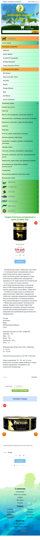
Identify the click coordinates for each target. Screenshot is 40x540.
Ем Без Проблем (8, 99)
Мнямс (5, 84)
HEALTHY (6, 50)
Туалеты (5, 126)
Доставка (18, 2)
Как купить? (20, 524)
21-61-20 (23, 531)
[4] (21, 244)
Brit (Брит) (6, 73)
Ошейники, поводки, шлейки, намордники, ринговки (17, 142)
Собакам (11, 39)
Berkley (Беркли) (9, 62)
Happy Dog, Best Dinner (11, 65)
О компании (20, 492)
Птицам (11, 192)
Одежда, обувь (7, 147)
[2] (18, 244)
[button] (12, 465)
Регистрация (33, 24)
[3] (20, 244)
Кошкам (11, 182)
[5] (23, 244)
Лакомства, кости (8, 107)
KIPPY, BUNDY (7, 54)
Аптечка (11, 211)
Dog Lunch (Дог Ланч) (10, 77)
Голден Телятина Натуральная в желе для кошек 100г (17, 445)
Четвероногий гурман (11, 69)
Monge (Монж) (8, 88)
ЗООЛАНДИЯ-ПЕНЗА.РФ (20, 15)
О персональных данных (20, 526)
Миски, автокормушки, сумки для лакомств (17, 115)
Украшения (6, 170)
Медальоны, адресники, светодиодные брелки (19, 160)
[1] (16, 244)
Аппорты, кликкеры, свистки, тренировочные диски (18, 156)
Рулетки (5, 111)
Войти (25, 24)
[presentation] (4, 434)
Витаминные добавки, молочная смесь (16, 174)
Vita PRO (6, 81)
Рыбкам (11, 197)
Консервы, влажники (9, 47)
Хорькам (12, 206)
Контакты (11, 2)
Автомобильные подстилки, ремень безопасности (15, 165)
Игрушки (5, 130)
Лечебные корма (8, 103)
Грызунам (12, 187)
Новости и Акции (20, 494)
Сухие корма (6, 43)
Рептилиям (13, 201)
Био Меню (6, 96)
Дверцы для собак (8, 178)
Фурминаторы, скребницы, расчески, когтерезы (19, 118)
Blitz (4, 92)
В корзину (20, 461)
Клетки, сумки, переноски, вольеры (15, 133)
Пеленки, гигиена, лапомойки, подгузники (17, 151)
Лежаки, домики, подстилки (12, 137)
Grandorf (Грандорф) (10, 58)
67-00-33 (20, 18)
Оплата (20, 503)
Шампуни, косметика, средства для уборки (17, 122)
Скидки (5, 2)
